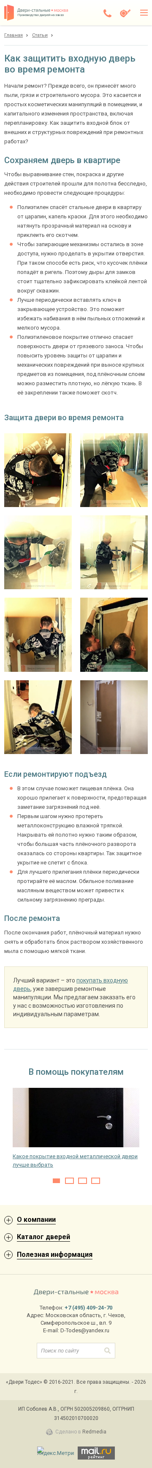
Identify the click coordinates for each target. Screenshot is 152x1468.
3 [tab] (82, 1180)
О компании (36, 1220)
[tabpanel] (76, 1128)
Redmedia (94, 1432)
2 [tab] (69, 1180)
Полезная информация (54, 1255)
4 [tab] (95, 1180)
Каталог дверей (43, 1237)
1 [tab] (56, 1180)
